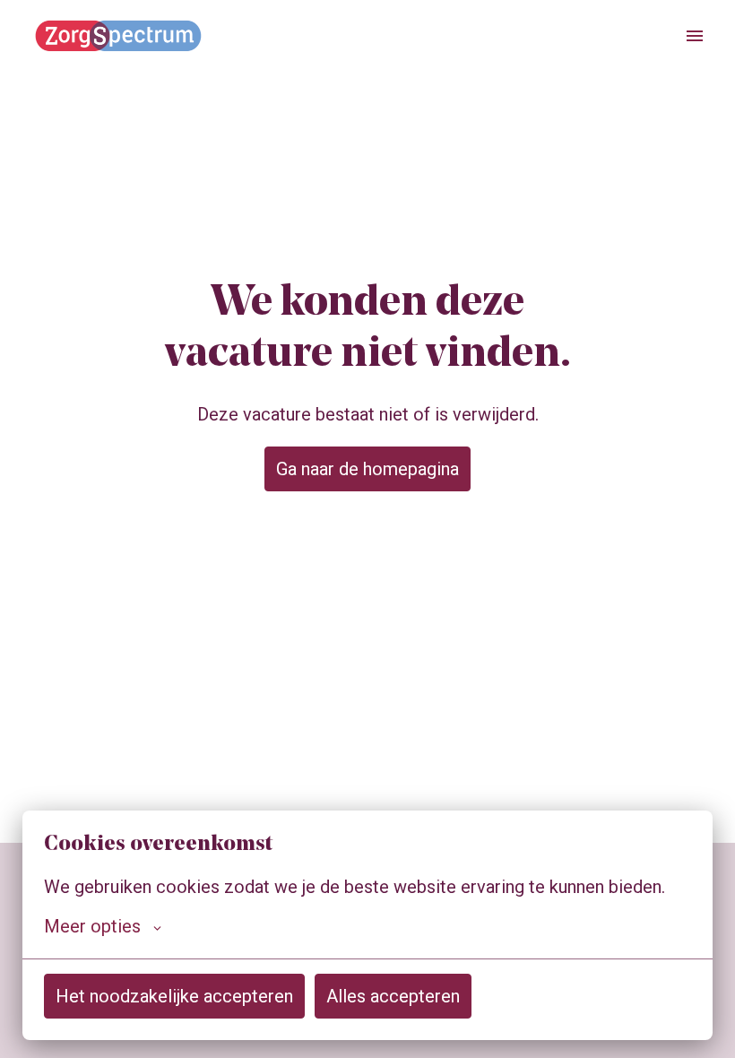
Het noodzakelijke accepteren (174, 996)
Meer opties (92, 926)
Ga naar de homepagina (367, 469)
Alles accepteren (393, 996)
